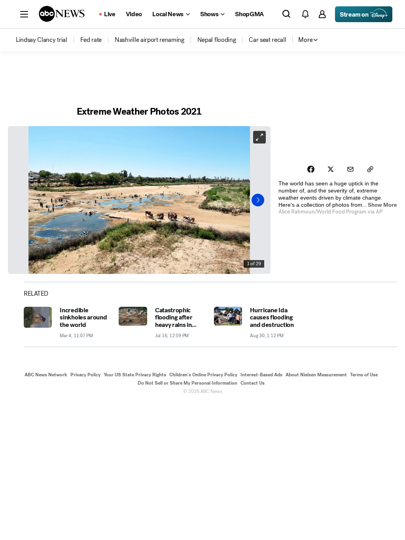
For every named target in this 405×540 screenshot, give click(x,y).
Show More (382, 205)
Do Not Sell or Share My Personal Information (187, 383)
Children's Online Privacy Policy (203, 375)
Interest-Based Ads (261, 375)
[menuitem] (41, 40)
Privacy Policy (85, 375)
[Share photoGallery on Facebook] (310, 169)
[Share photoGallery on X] (330, 169)
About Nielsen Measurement (316, 375)
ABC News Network (46, 375)
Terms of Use (364, 375)
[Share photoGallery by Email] (350, 169)
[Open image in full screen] (259, 137)
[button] (24, 14)
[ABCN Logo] (62, 14)
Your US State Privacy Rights (135, 375)
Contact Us (252, 383)
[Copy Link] (370, 169)
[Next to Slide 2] (258, 200)
